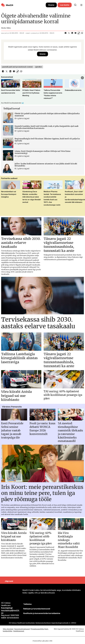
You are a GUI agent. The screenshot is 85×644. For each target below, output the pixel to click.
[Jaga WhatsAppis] (82, 33)
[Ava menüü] (81, 5)
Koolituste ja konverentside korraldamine (41, 613)
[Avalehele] (23, 5)
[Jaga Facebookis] (65, 33)
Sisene (51, 5)
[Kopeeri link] (78, 33)
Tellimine (27, 604)
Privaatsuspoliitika (37, 629)
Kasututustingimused (22, 629)
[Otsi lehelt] (75, 5)
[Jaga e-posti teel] (75, 33)
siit (23, 103)
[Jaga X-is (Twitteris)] (68, 33)
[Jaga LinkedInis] (72, 33)
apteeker (38, 67)
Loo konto (64, 5)
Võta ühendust (8, 629)
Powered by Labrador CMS (42, 641)
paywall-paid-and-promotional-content (17, 67)
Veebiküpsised (18, 631)
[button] (2, 77)
